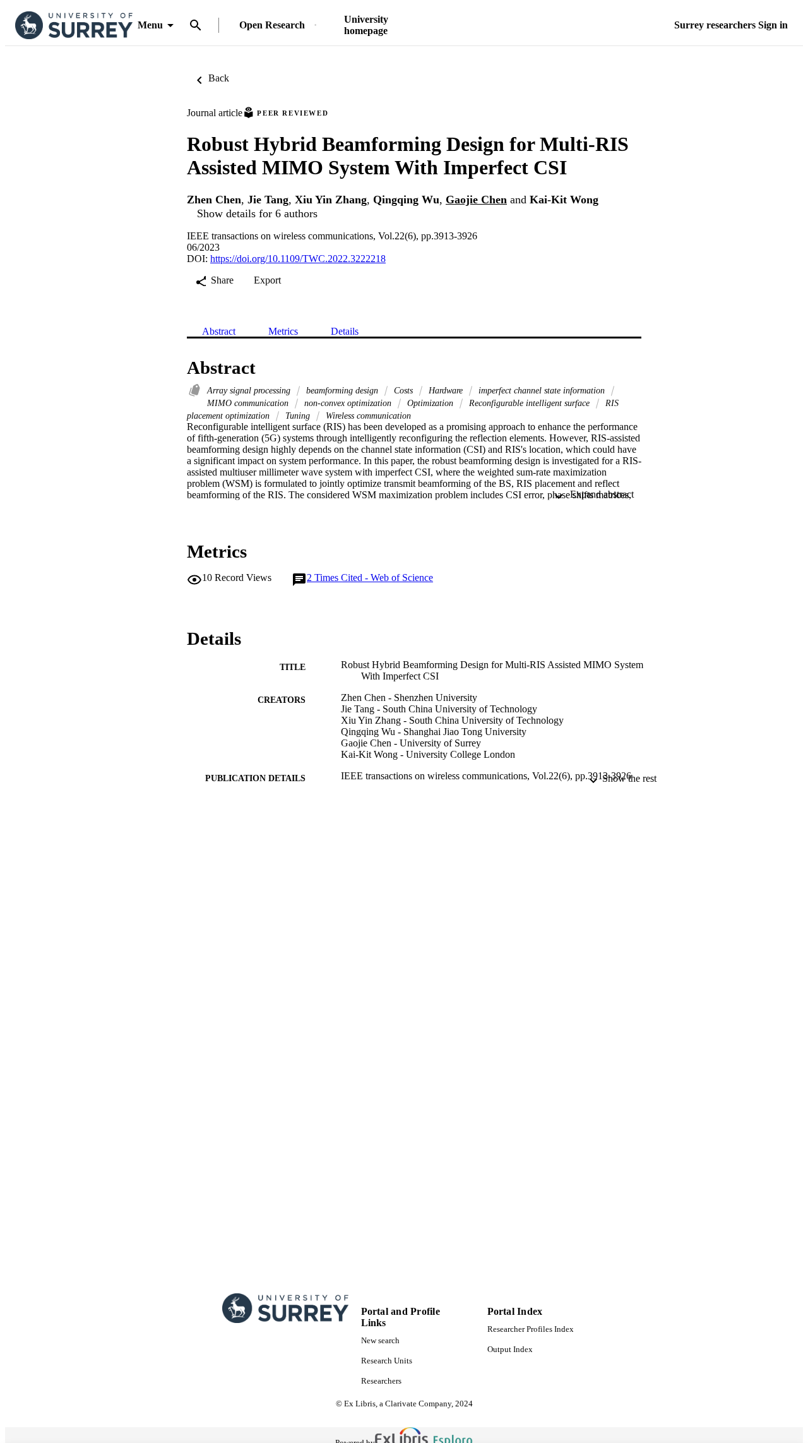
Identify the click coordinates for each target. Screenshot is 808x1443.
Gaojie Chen (476, 199)
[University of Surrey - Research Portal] (74, 25)
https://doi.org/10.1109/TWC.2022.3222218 (298, 258)
